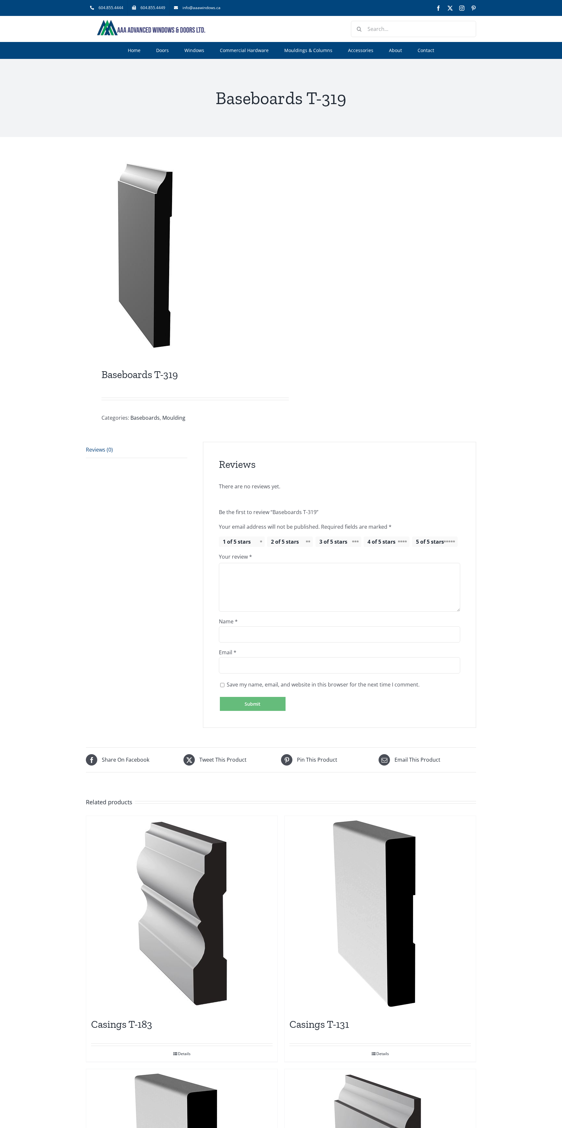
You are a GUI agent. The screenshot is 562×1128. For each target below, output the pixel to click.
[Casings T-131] (380, 913)
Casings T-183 (121, 1024)
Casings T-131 (319, 1024)
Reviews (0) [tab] (99, 449)
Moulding (173, 417)
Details (184, 1053)
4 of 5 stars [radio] (381, 541)
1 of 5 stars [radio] (237, 541)
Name (228, 621)
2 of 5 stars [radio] (285, 541)
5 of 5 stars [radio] (430, 541)
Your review (235, 556)
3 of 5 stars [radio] (333, 541)
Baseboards (145, 417)
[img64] (179, 254)
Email (227, 652)
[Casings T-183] (181, 913)
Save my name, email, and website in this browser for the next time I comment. (323, 684)
